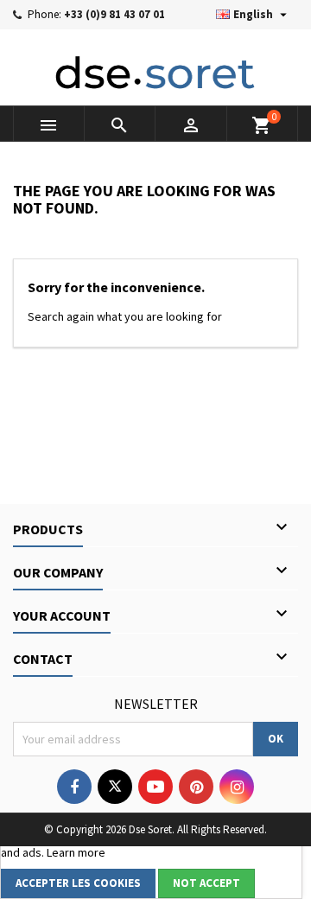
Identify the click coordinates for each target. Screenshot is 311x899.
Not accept (206, 883)
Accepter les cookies (78, 883)
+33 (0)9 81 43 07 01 (114, 14)
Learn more (76, 852)
